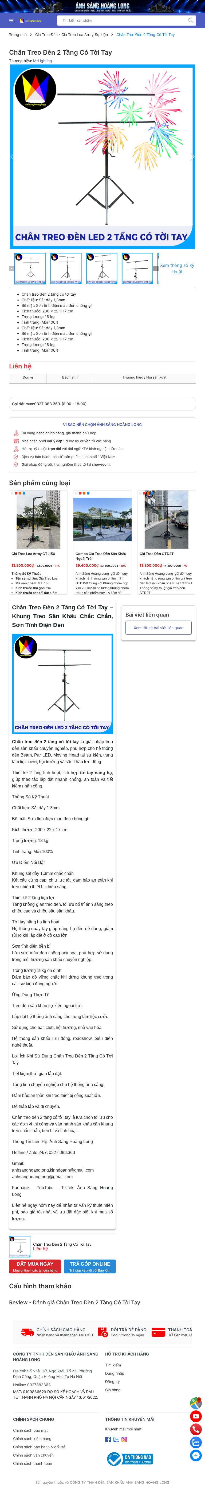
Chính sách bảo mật (30, 1430)
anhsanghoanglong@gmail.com (42, 1177)
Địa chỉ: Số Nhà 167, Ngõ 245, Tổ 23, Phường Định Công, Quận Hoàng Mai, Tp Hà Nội (52, 1374)
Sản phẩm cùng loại (39, 483)
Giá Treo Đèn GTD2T (157, 554)
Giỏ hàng (113, 1390)
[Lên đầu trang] (196, 1479)
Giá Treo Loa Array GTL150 (33, 554)
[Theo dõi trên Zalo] (116, 1439)
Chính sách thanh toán (32, 1463)
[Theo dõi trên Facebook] (108, 1439)
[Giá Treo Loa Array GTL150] (38, 519)
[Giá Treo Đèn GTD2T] (166, 519)
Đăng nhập (114, 1373)
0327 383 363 (47, 403)
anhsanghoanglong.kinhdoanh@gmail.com (53, 1170)
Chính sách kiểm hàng (32, 1438)
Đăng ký (112, 1381)
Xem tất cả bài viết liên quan (158, 627)
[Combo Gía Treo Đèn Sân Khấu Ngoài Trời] (102, 519)
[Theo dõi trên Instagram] (124, 1439)
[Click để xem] (102, 156)
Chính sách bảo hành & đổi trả (39, 1447)
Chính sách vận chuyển (33, 1455)
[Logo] (30, 20)
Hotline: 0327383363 (32, 1384)
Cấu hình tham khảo (40, 1286)
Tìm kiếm (113, 1365)
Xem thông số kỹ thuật (177, 268)
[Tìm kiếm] (191, 20)
